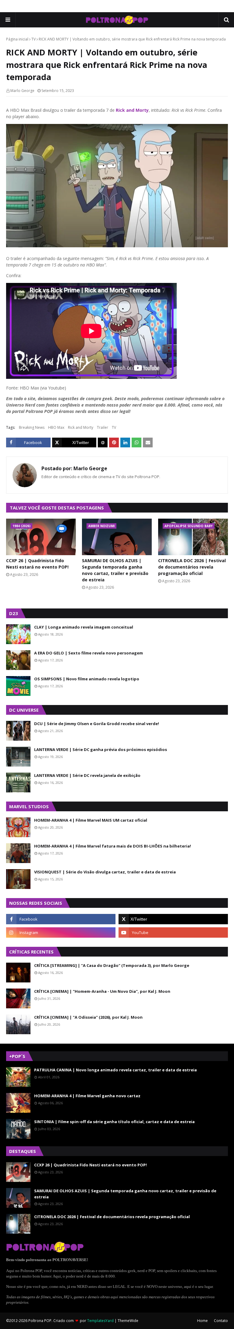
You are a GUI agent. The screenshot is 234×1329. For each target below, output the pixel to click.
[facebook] (60, 919)
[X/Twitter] (74, 442)
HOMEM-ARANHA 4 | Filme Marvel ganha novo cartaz (87, 1095)
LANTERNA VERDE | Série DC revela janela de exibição (87, 775)
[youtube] (173, 932)
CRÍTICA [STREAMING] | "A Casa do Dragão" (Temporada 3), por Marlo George (111, 965)
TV (33, 39)
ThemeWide (128, 1320)
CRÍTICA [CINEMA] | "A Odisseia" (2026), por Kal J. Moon (88, 1017)
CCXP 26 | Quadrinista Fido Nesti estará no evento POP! (37, 564)
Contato (221, 1320)
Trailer (102, 427)
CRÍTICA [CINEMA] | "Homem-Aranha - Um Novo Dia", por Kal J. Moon (102, 991)
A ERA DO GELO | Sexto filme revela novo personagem (88, 653)
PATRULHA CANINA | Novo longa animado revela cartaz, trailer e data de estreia (115, 1070)
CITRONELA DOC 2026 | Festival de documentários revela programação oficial (192, 567)
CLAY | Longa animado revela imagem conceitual (83, 627)
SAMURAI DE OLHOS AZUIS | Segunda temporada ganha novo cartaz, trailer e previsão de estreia (115, 570)
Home (202, 1320)
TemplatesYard (100, 1320)
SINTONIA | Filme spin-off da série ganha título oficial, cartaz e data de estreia (114, 1121)
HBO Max (56, 427)
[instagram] (60, 932)
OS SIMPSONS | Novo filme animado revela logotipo (86, 679)
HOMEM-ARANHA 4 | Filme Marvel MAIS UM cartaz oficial (90, 820)
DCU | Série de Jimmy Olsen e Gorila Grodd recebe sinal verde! (96, 723)
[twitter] (173, 919)
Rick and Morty (132, 110)
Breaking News (31, 427)
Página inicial (17, 39)
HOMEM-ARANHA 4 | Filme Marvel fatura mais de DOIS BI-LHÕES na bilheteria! (112, 846)
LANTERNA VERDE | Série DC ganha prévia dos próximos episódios (100, 749)
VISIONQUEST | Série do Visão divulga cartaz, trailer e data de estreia (105, 872)
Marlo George (22, 90)
